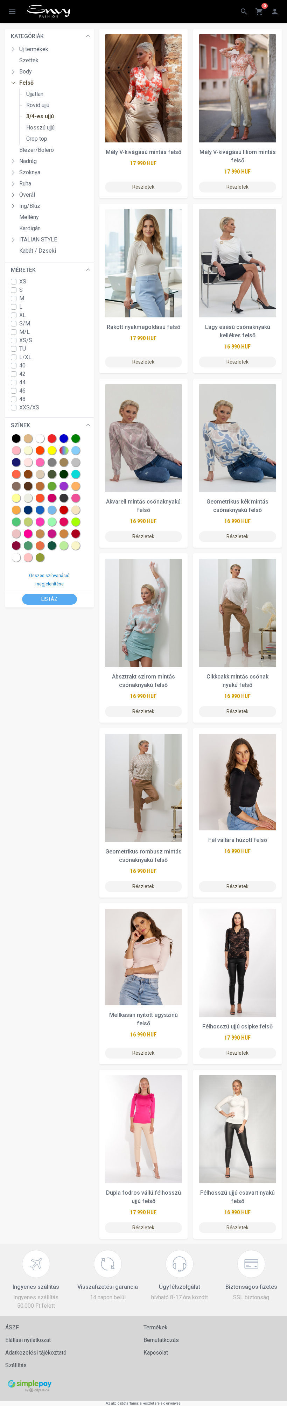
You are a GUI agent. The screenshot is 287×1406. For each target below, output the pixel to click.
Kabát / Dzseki (37, 250)
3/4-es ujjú (40, 116)
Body (25, 71)
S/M (24, 323)
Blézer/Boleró (36, 150)
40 (22, 365)
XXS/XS (29, 407)
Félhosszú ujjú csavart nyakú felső (237, 1196)
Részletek (143, 187)
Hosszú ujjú (40, 127)
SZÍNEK (20, 425)
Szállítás (16, 1365)
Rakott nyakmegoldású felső (143, 327)
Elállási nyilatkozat (28, 1340)
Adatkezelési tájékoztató (35, 1352)
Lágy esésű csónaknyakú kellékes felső (237, 331)
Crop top (36, 138)
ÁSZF (12, 1327)
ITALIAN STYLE (38, 239)
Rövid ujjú (37, 105)
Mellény (29, 217)
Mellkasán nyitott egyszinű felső (143, 1019)
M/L (24, 332)
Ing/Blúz (29, 206)
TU (22, 348)
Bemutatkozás (161, 1340)
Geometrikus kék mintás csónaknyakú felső (237, 505)
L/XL (25, 357)
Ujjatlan (34, 94)
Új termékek (33, 49)
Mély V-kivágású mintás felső (143, 152)
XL (22, 315)
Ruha (25, 183)
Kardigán (30, 228)
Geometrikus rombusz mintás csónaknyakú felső (143, 855)
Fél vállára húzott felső (237, 840)
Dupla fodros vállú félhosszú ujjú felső (143, 1196)
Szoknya (29, 172)
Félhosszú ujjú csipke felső (237, 1026)
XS (22, 281)
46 (22, 390)
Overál (27, 194)
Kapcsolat (156, 1352)
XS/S (25, 340)
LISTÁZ (49, 599)
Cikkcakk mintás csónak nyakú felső (237, 680)
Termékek (156, 1327)
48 (22, 399)
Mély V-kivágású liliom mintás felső (238, 156)
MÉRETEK (23, 270)
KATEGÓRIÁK (27, 36)
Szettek (28, 60)
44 (22, 382)
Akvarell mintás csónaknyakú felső (143, 505)
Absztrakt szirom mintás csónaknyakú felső (143, 680)
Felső (26, 82)
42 (22, 374)
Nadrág (28, 161)
